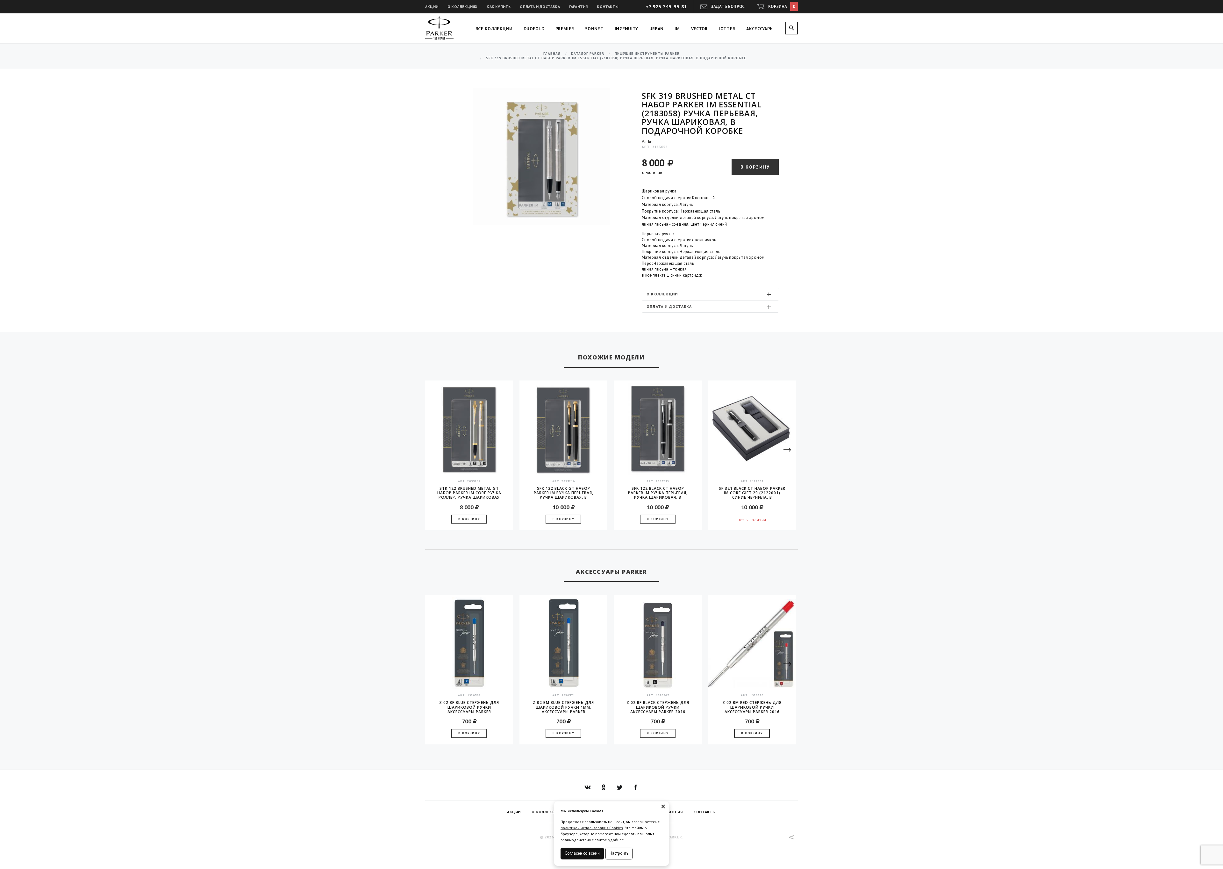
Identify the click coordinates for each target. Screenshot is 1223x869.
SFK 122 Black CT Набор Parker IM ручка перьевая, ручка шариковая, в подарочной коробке (658, 493)
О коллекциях (462, 6)
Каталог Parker (587, 54)
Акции (431, 6)
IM (677, 29)
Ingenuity (626, 29)
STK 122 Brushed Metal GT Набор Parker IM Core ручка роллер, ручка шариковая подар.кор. (469, 493)
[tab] (710, 294)
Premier (564, 29)
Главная (552, 54)
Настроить (619, 853)
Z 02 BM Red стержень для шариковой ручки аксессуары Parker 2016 (752, 707)
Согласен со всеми (582, 853)
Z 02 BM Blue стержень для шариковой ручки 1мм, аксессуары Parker (563, 707)
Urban (656, 29)
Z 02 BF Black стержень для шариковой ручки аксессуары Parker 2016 (657, 707)
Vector (699, 29)
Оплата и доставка (540, 6)
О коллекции (662, 294)
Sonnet (594, 29)
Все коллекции (494, 29)
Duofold (534, 29)
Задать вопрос (728, 6)
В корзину (755, 167)
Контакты (608, 6)
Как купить (499, 6)
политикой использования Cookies (592, 827)
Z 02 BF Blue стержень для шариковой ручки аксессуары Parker (469, 707)
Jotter (727, 29)
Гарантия (578, 6)
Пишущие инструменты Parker (647, 54)
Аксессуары (760, 29)
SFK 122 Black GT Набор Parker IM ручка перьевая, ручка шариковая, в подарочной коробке (563, 493)
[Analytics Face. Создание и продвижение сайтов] (791, 837)
